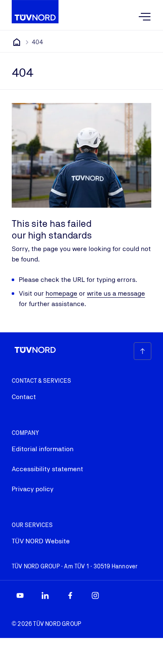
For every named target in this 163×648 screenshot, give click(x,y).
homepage (61, 293)
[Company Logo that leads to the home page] (35, 11)
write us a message (116, 293)
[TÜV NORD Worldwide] (17, 42)
